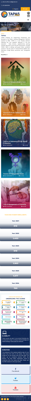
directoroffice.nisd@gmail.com (10, 2)
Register (16, 9)
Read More (4, 54)
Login (25, 9)
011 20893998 (6, 5)
